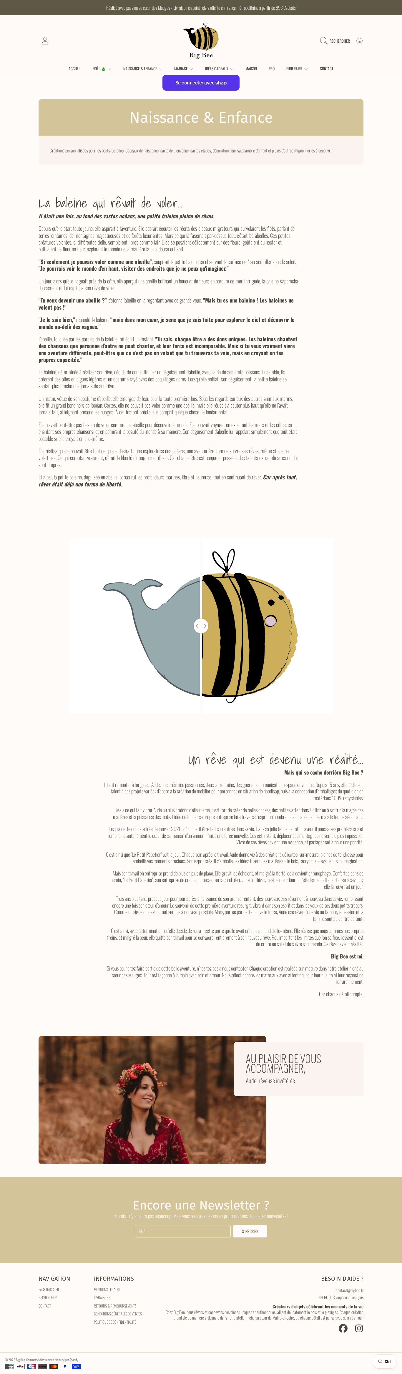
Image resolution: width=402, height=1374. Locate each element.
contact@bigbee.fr (349, 1290)
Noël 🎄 (100, 69)
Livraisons (102, 1297)
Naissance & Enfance (140, 69)
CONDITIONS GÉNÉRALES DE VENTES (118, 1314)
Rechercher (48, 1297)
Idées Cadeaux (217, 69)
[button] (336, 40)
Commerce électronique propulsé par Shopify (52, 1359)
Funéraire (294, 69)
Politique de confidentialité (115, 1322)
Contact (45, 1306)
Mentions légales (107, 1289)
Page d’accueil (49, 1289)
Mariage (181, 69)
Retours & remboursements (115, 1306)
